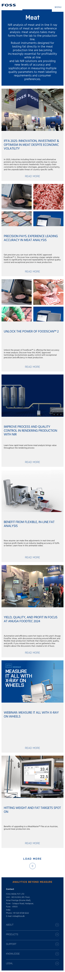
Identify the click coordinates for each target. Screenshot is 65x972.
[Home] (9, 5)
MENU (58, 7)
